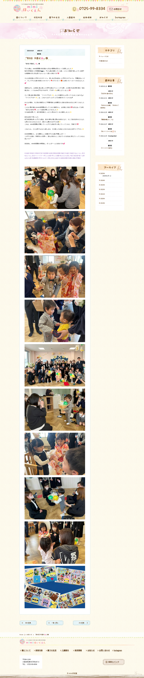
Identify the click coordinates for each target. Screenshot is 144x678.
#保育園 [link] (45, 153)
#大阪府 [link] (27, 153)
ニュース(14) (104, 56)
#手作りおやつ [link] (42, 158)
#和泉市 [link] (32, 153)
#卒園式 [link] (78, 158)
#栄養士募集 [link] (72, 158)
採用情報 (87, 17)
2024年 (102, 180)
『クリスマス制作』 (106, 148)
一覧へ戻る (54, 623)
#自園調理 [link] (35, 158)
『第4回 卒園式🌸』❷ (36, 58)
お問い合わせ (104, 650)
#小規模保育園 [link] (63, 158)
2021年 (102, 194)
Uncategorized (112, 136)
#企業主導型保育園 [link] (54, 153)
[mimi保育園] (28, 8)
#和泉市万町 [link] (39, 153)
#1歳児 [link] (67, 153)
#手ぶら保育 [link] (47, 155)
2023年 (102, 185)
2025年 (102, 173)
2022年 (102, 189)
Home (22, 634)
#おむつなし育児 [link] (79, 153)
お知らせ (104, 17)
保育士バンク (113, 662)
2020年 (102, 198)
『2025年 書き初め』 (106, 93)
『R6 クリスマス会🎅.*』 (108, 131)
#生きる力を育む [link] (65, 155)
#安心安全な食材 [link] (53, 158)
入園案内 (71, 17)
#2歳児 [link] (72, 153)
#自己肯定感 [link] (74, 155)
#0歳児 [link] (63, 153)
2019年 (102, 203)
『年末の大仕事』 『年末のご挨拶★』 (109, 107)
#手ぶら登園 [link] (55, 155)
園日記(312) (104, 61)
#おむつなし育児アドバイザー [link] (34, 155)
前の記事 (28, 623)
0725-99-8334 (92, 8)
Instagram (120, 17)
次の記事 (81, 623)
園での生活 (54, 17)
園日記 (39, 54)
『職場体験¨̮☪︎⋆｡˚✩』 (107, 119)
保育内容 (38, 17)
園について (21, 17)
